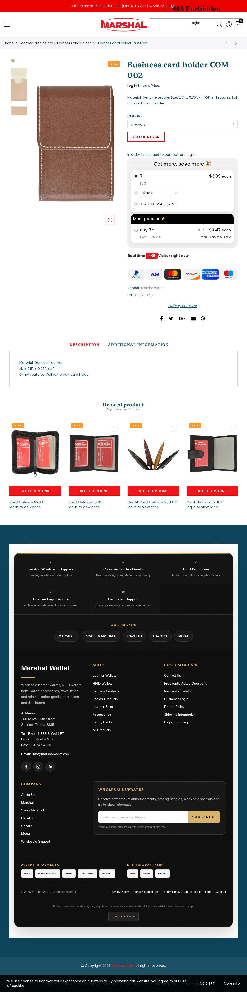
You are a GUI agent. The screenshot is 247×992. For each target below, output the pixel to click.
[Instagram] (38, 767)
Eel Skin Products (106, 691)
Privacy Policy (119, 892)
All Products (102, 730)
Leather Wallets (104, 675)
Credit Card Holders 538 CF (152, 501)
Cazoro (26, 826)
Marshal (27, 802)
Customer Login (176, 699)
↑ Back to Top (123, 916)
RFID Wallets (102, 683)
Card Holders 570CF (205, 501)
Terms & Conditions (145, 892)
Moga (25, 833)
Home (9, 43)
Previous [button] (40, 147)
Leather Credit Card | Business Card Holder (55, 43)
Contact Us (172, 675)
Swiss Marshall (32, 810)
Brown (138, 124)
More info (232, 983)
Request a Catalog (178, 691)
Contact (221, 892)
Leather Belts (103, 706)
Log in (132, 85)
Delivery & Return (182, 306)
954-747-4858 (43, 739)
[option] (75, 144)
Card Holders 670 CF (28, 501)
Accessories (102, 714)
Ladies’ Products (105, 699)
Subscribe (204, 817)
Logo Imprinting (176, 722)
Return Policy (174, 706)
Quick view (54, 427)
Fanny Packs (102, 722)
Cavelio (27, 818)
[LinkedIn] (50, 767)
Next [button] (105, 147)
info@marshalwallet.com (51, 754)
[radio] (182, 191)
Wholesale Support (35, 841)
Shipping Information (180, 714)
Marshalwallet (152, 287)
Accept (207, 983)
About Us (28, 795)
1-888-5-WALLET (51, 733)
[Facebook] (26, 767)
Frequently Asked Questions (185, 683)
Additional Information (138, 344)
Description (85, 344)
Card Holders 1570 (85, 501)
